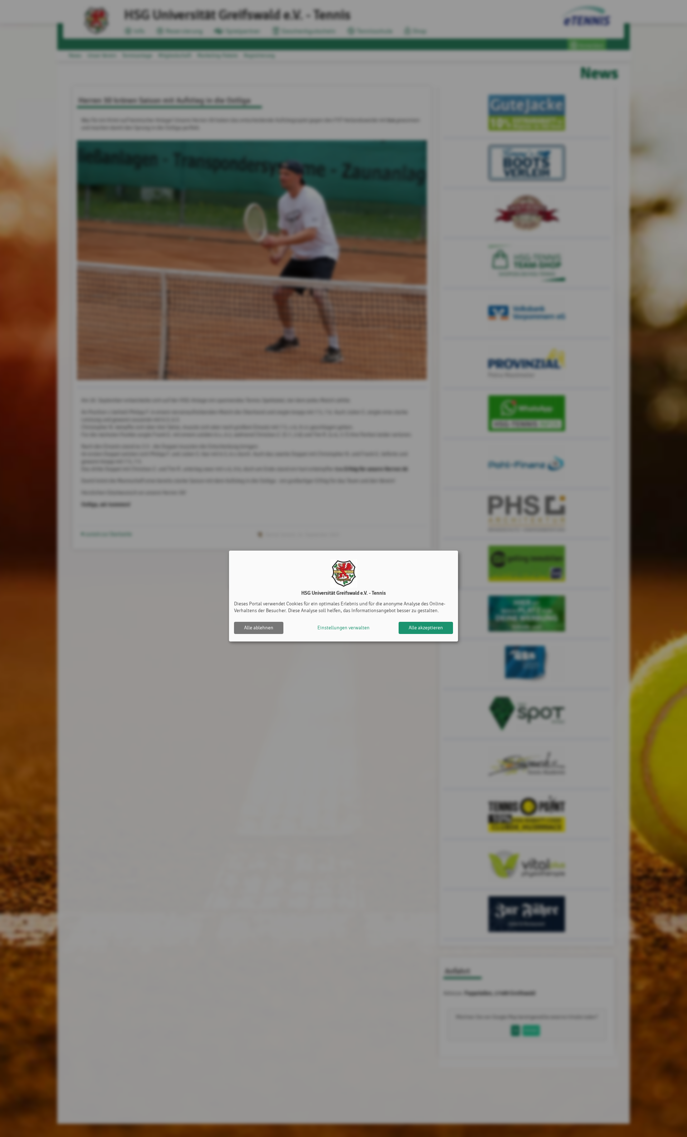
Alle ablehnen (258, 627)
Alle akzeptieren (426, 627)
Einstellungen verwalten (343, 627)
